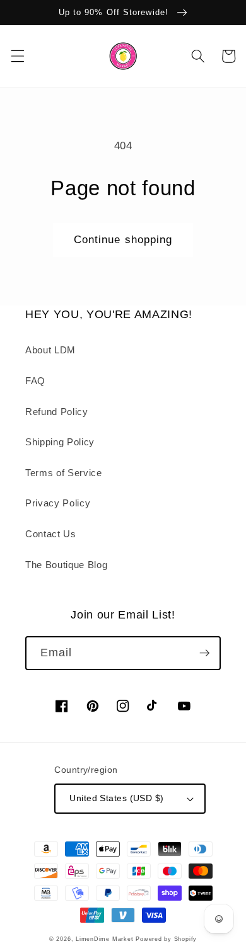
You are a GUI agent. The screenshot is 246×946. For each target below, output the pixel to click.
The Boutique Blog (66, 564)
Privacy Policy (57, 503)
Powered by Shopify (166, 939)
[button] (17, 56)
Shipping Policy (60, 441)
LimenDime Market (104, 939)
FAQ (35, 380)
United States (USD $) (116, 798)
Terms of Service (63, 472)
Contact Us (50, 533)
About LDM (50, 350)
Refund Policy (56, 411)
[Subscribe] (204, 653)
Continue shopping (123, 239)
